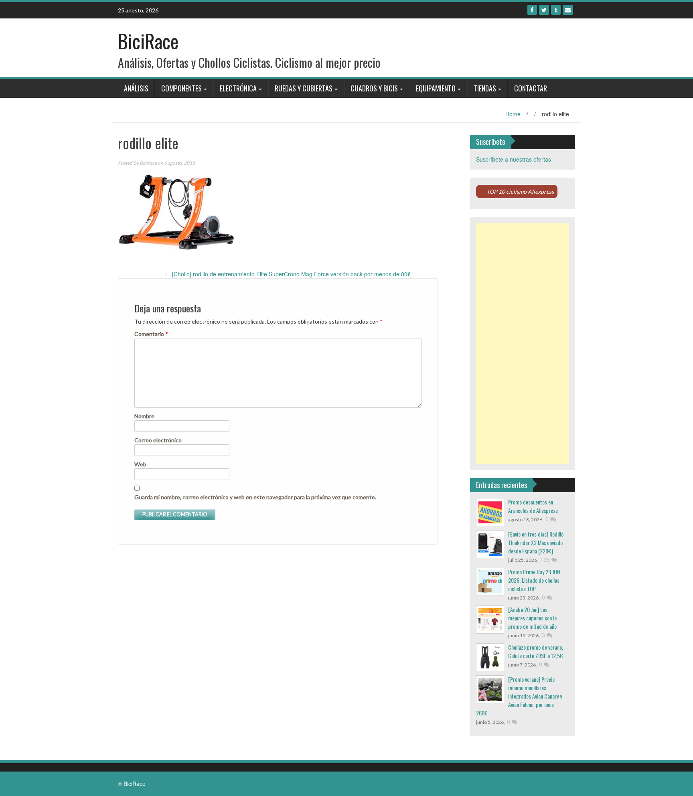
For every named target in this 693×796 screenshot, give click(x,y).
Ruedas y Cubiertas (303, 88)
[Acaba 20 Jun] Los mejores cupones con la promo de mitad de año (532, 617)
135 (545, 559)
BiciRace (148, 40)
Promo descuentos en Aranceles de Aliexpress (533, 506)
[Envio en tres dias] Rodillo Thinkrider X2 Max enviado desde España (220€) (535, 542)
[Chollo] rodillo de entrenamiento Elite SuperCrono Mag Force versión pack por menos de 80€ (288, 274)
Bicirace (148, 163)
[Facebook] (532, 10)
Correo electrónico (158, 440)
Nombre (144, 416)
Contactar (530, 88)
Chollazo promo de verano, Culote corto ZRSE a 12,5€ (535, 651)
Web (140, 464)
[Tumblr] (556, 10)
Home (513, 114)
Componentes (181, 88)
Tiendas (485, 88)
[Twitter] (544, 10)
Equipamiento (436, 88)
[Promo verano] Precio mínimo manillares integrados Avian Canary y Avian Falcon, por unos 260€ (519, 696)
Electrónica (238, 88)
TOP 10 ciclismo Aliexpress (520, 191)
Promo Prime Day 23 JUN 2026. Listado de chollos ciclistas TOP (534, 580)
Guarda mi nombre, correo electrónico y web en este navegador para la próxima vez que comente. (255, 497)
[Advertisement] (522, 343)
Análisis (136, 88)
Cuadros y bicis (374, 88)
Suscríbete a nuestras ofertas (513, 159)
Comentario (151, 333)
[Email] (568, 10)
